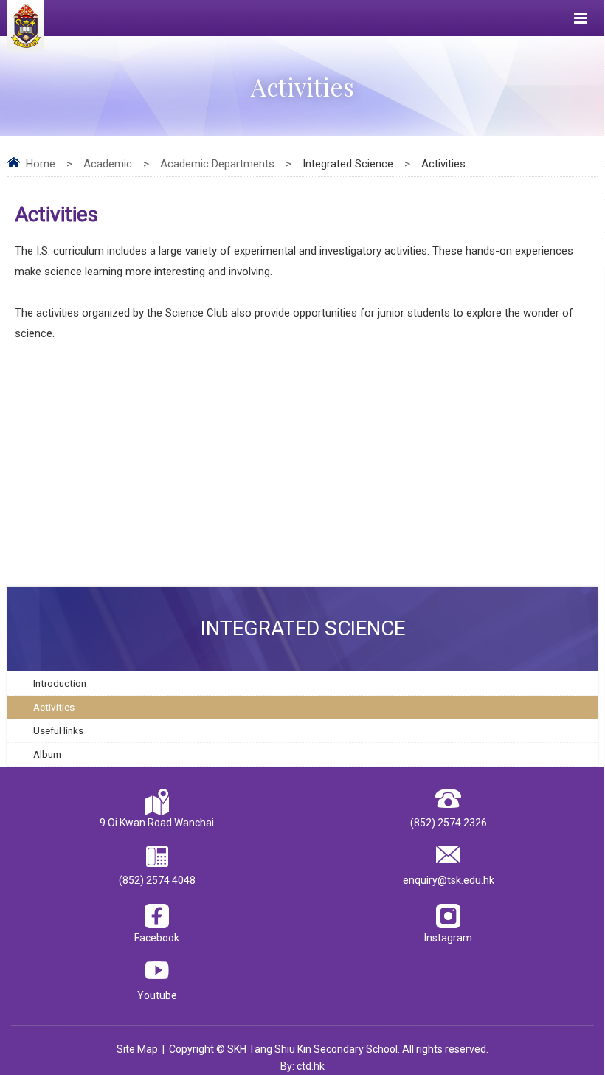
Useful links (58, 730)
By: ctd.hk (302, 1066)
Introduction (59, 683)
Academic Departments (217, 163)
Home (40, 163)
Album (47, 754)
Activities (54, 707)
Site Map (137, 1049)
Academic (107, 163)
